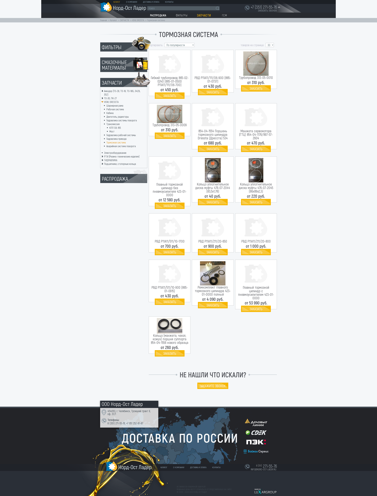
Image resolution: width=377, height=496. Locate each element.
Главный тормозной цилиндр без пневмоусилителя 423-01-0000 (169, 189)
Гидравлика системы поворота (121, 120)
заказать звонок (267, 10)
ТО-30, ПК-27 (110, 98)
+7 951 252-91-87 (134, 423)
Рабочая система (115, 109)
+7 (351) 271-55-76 (264, 7)
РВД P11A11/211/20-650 (212, 241)
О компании (131, 2)
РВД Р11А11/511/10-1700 (170, 241)
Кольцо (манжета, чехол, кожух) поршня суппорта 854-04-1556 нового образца (169, 339)
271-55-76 (120, 423)
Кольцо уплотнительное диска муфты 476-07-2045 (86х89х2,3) (256, 187)
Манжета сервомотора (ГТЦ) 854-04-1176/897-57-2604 (256, 134)
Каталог (116, 2)
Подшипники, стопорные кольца (120, 163)
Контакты (169, 2)
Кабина (110, 113)
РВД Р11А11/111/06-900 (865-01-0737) (213, 79)
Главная (103, 20)
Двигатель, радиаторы (117, 116)
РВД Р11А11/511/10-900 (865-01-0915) (170, 289)
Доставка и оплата (151, 2)
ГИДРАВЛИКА (110, 160)
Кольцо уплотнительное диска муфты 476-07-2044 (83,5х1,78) (212, 187)
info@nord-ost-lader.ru (263, 469)
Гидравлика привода (116, 138)
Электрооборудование (115, 152)
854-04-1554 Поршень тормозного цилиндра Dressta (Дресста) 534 (213, 134)
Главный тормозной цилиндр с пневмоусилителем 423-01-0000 (256, 292)
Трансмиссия (113, 124)
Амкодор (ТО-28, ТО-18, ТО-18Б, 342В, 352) (122, 92)
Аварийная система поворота (121, 146)
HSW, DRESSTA (138, 20)
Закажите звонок (213, 386)
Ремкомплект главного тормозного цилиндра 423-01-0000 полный (213, 290)
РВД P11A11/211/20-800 (256, 241)
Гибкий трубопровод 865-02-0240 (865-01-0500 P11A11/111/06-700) (169, 81)
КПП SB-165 (115, 127)
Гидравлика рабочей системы (121, 135)
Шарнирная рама (114, 105)
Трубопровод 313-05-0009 (169, 125)
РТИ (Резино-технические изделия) (121, 156)
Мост (112, 131)
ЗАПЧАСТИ (125, 20)
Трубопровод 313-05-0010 (256, 77)
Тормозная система (116, 142)
